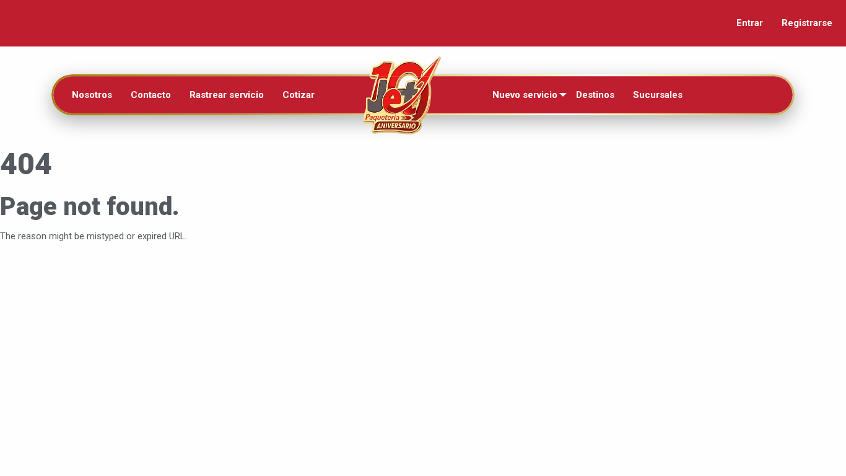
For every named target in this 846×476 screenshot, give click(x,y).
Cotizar (298, 94)
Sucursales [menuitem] (657, 94)
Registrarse (807, 23)
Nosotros (92, 94)
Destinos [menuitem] (595, 94)
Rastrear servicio (227, 94)
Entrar (749, 23)
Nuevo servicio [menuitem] (524, 94)
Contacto (151, 94)
